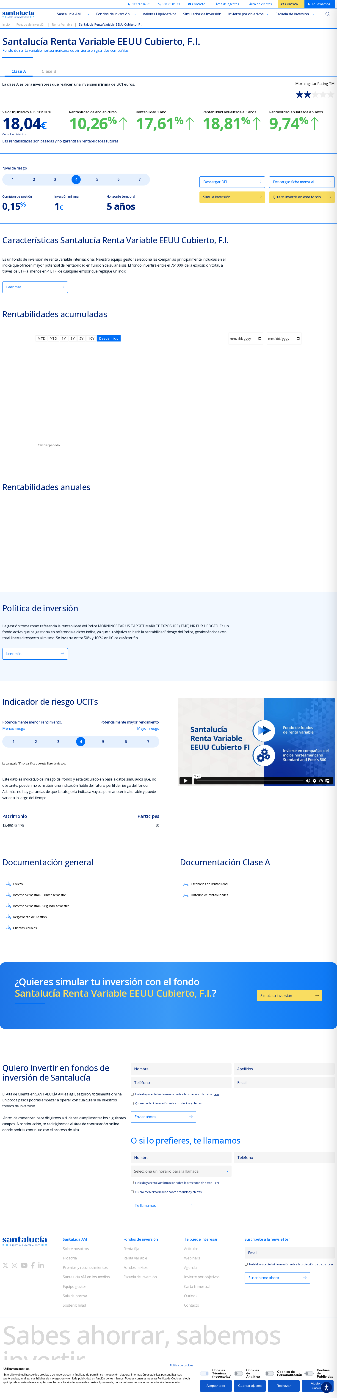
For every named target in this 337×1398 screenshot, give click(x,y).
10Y (91, 338)
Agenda (190, 1267)
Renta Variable (62, 24)
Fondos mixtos (136, 1267)
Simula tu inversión (276, 995)
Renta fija (131, 1248)
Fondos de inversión (113, 13)
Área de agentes (227, 4)
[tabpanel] (168, 561)
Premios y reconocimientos (85, 1267)
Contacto (191, 1305)
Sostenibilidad (74, 1305)
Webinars (192, 1258)
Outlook (191, 1295)
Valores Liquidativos (160, 13)
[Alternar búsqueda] (328, 14)
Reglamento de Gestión (30, 917)
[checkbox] (204, 1373)
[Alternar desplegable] (88, 14)
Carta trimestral (197, 1286)
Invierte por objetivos (245, 13)
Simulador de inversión (202, 13)
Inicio (6, 24)
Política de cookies (181, 1365)
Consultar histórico (14, 134)
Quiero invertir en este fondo (297, 196)
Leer (216, 1094)
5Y (81, 338)
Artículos (191, 1248)
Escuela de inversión (292, 13)
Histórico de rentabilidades (209, 895)
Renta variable (135, 1258)
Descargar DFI (215, 181)
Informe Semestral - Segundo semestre (41, 906)
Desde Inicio (109, 338)
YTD (53, 338)
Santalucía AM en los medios (86, 1276)
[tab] (19, 72)
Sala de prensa (75, 1295)
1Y (64, 338)
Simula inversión (216, 196)
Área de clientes (260, 4)
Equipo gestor (74, 1286)
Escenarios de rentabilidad (209, 884)
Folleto (18, 884)
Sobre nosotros (76, 1248)
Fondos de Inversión (30, 24)
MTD (41, 338)
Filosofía (70, 1258)
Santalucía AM (69, 13)
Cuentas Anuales (25, 928)
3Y (73, 338)
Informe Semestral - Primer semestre (39, 895)
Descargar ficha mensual (293, 181)
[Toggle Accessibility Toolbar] (326, 1387)
